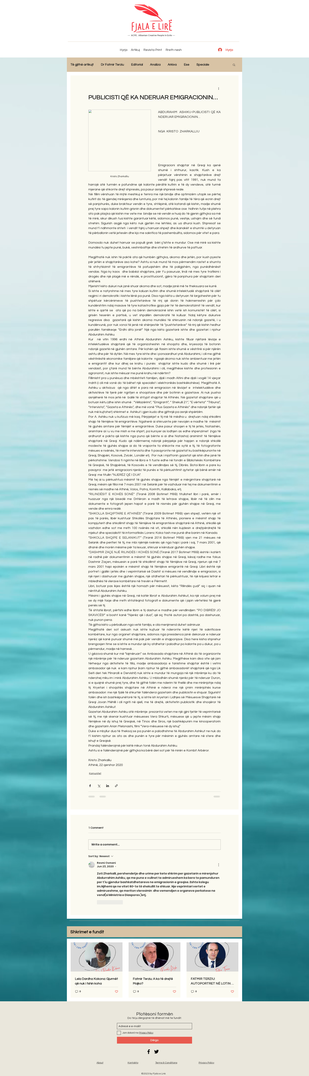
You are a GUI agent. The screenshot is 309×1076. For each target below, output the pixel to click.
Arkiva (172, 64)
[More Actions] (218, 865)
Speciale (203, 64)
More (220, 64)
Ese (186, 64)
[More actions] (218, 88)
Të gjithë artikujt (82, 64)
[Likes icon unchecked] (99, 902)
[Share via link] (116, 785)
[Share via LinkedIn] (107, 785)
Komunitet (95, 773)
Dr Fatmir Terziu (112, 64)
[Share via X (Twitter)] (98, 785)
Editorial (137, 64)
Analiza (155, 64)
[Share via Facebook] (90, 785)
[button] (234, 64)
